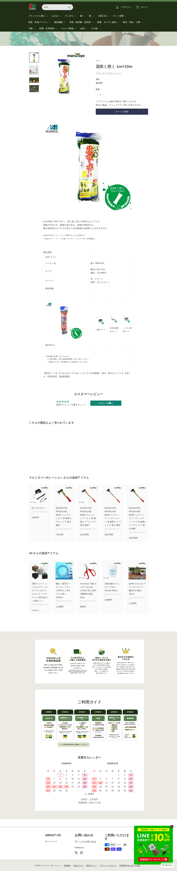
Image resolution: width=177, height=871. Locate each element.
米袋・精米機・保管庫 (80, 22)
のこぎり (69, 16)
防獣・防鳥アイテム (38, 22)
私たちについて (51, 841)
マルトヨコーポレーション (108, 73)
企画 (82, 28)
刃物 (30, 28)
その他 (94, 28)
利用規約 (67, 865)
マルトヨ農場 (67, 28)
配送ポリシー (91, 865)
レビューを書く (105, 403)
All (30, 553)
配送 (105, 105)
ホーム (98, 60)
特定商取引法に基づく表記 (129, 865)
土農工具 (102, 16)
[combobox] (57, 7)
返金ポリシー (78, 865)
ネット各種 (118, 16)
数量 (98, 89)
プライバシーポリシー (108, 865)
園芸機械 (58, 22)
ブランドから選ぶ (37, 16)
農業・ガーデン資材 (107, 22)
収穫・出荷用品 (47, 28)
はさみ (55, 16)
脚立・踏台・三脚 (132, 22)
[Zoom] (64, 75)
